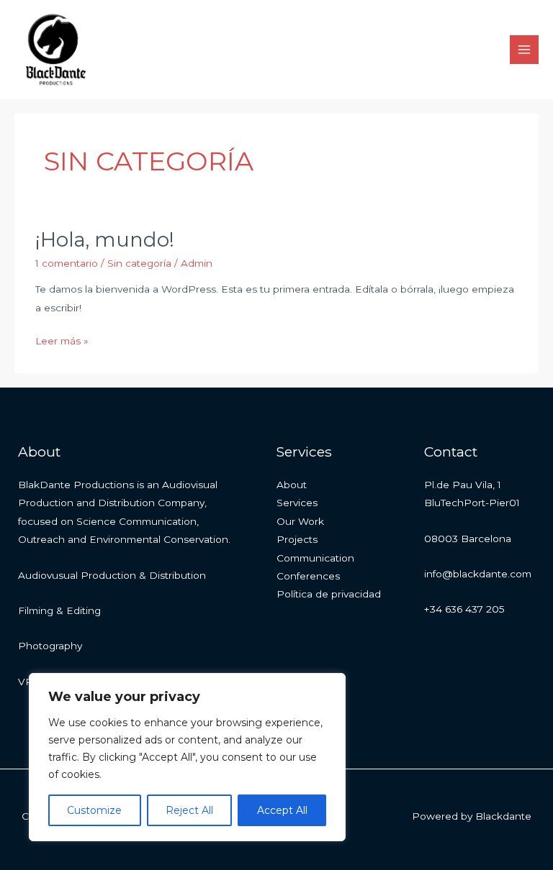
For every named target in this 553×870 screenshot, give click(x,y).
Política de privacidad (328, 594)
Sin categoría (139, 263)
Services (297, 502)
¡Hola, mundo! (104, 240)
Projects (297, 539)
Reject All (189, 810)
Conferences (308, 576)
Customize (94, 810)
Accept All (282, 810)
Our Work (300, 521)
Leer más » (62, 339)
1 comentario (66, 263)
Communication (315, 558)
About (291, 484)
